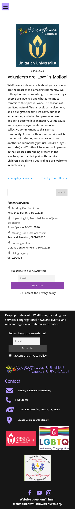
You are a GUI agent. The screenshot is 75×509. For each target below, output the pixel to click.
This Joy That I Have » (54, 178)
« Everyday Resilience (21, 178)
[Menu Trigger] (69, 4)
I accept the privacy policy (39, 293)
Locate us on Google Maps (32, 419)
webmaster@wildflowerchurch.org (37, 504)
